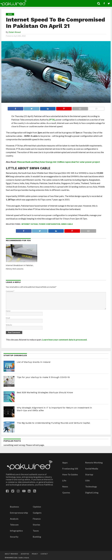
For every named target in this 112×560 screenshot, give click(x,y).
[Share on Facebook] (15, 108)
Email (8, 318)
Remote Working (94, 462)
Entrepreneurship (19, 512)
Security (14, 536)
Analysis (14, 519)
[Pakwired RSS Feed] (34, 491)
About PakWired (11, 554)
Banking (37, 536)
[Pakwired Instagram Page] (18, 491)
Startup (89, 474)
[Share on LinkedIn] (48, 108)
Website (9, 325)
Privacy (35, 554)
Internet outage (29, 224)
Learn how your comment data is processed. (64, 339)
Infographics (16, 530)
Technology (91, 486)
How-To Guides (70, 474)
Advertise (25, 554)
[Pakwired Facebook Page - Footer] (7, 491)
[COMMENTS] (96, 108)
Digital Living (91, 492)
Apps (65, 462)
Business (14, 506)
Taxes (36, 530)
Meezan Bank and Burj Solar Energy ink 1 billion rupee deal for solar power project (58, 161)
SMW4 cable (67, 224)
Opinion (37, 506)
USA (87, 480)
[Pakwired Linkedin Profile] (29, 491)
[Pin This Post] (64, 108)
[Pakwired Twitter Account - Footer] (12, 491)
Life (64, 480)
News (65, 486)
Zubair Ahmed (14, 32)
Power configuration (49, 224)
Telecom (14, 524)
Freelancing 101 (70, 468)
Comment (10, 291)
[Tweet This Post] (31, 108)
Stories (36, 524)
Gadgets (37, 512)
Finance (37, 519)
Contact (44, 554)
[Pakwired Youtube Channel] (24, 491)
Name (8, 311)
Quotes (66, 492)
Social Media (91, 468)
